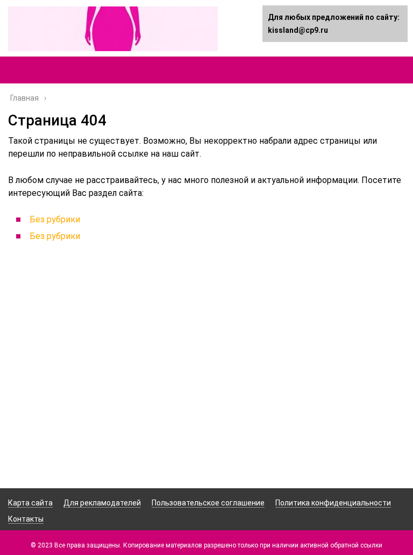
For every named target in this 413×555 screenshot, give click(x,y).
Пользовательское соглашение (208, 502)
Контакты (26, 519)
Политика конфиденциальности (333, 502)
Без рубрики (55, 219)
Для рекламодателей (102, 502)
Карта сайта (30, 502)
